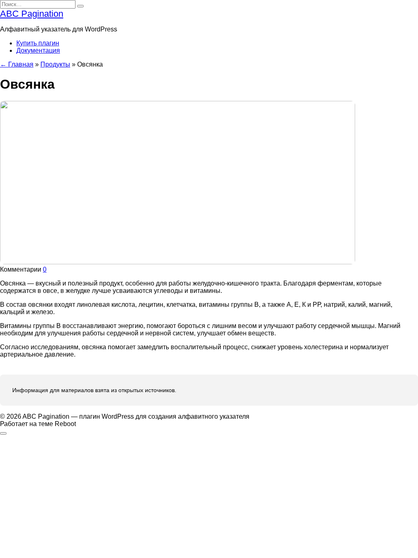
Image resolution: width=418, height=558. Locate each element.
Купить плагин (37, 43)
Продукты (55, 64)
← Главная (16, 64)
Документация (38, 50)
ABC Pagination (31, 14)
